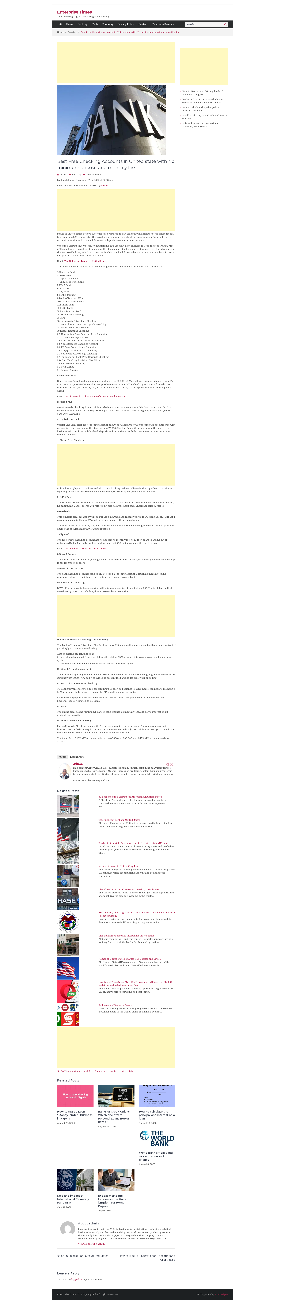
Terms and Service (163, 24)
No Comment (93, 174)
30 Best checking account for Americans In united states (130, 796)
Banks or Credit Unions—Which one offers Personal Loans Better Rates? (115, 1117)
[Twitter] (171, 764)
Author (62, 757)
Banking (83, 24)
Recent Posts (77, 757)
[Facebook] (168, 764)
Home (69, 24)
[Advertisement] (116, 62)
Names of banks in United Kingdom (118, 866)
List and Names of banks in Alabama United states (126, 935)
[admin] (65, 778)
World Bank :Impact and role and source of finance (156, 1156)
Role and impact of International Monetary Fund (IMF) (73, 1199)
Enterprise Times (74, 12)
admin (63, 174)
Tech (95, 24)
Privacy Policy (126, 24)
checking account (78, 1071)
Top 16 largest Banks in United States (85, 261)
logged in (76, 1279)
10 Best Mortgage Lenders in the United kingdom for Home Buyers (113, 1201)
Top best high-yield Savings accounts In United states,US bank (133, 843)
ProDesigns (221, 1294)
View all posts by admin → (92, 1244)
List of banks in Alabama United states (85, 548)
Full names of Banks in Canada (116, 1005)
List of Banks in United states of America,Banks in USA (94, 396)
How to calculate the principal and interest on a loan (157, 1115)
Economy (107, 24)
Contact (143, 24)
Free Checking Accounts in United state (111, 1071)
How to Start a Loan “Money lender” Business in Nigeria (74, 1115)
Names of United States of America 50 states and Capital (130, 959)
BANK (64, 1071)
